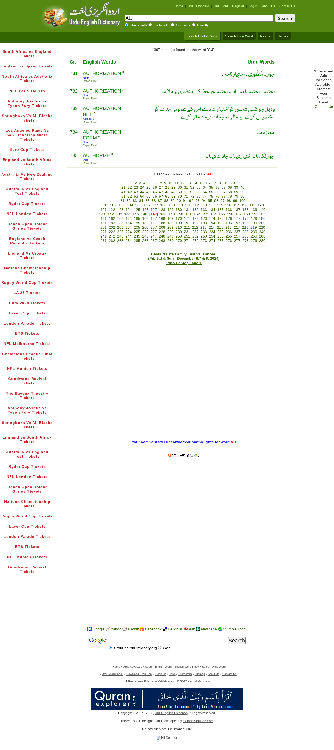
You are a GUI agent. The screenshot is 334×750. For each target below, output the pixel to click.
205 (137, 227)
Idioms (265, 36)
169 (170, 219)
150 (180, 214)
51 (186, 192)
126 (145, 210)
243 (120, 236)
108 (163, 205)
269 (170, 241)
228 (162, 232)
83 (135, 201)
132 (195, 210)
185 (137, 223)
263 (120, 241)
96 (216, 201)
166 (145, 219)
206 (145, 227)
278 (245, 241)
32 (192, 187)
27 (161, 187)
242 (112, 236)
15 (201, 183)
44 (142, 192)
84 (141, 201)
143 (119, 214)
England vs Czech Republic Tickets (27, 241)
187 (154, 223)
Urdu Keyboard (198, 6)
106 (147, 205)
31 (186, 187)
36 (217, 187)
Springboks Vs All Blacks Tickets (27, 118)
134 (212, 210)
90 (179, 201)
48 (167, 192)
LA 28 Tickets (27, 293)
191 (187, 223)
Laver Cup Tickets (27, 313)
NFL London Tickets (27, 214)
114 (212, 205)
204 (129, 227)
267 (154, 241)
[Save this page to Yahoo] (108, 629)
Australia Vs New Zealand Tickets (27, 176)
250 (179, 236)
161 (103, 219)
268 (162, 241)
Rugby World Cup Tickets (27, 283)
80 (242, 196)
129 (170, 210)
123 (120, 210)
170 (179, 219)
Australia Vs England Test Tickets (27, 191)
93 (197, 201)
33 (198, 187)
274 (212, 241)
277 (237, 241)
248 (162, 236)
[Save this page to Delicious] (165, 629)
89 (172, 201)
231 (187, 232)
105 (138, 205)
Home (179, 6)
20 (233, 183)
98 (229, 201)
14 (195, 183)
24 (142, 187)
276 (229, 241)
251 (187, 236)
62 (130, 196)
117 (236, 205)
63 (136, 196)
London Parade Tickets (27, 323)
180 (262, 219)
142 (111, 214)
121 (103, 210)
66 (155, 196)
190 (179, 223)
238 (245, 232)
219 (253, 227)
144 (127, 214)
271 (187, 241)
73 (198, 196)
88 (166, 201)
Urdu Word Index (112, 674)
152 (197, 214)
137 (237, 210)
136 (229, 210)
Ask (192, 629)
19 (226, 183)
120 (261, 205)
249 (170, 236)
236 (229, 232)
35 (211, 187)
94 (204, 201)
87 (160, 201)
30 (180, 187)
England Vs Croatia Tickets (27, 255)
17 (214, 183)
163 (120, 219)
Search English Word (202, 36)
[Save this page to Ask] (186, 629)
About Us (268, 6)
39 (236, 187)
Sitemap (200, 674)
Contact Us (287, 6)
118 (244, 205)
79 (236, 196)
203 (120, 227)
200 (262, 223)
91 (185, 201)
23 (136, 187)
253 (204, 236)
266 (145, 241)
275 (220, 241)
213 (203, 227)
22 (130, 187)
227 (154, 232)
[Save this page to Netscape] (198, 629)
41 (123, 192)
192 (195, 223)
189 (170, 223)
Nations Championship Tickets (27, 270)
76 (217, 196)
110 (180, 205)
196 (229, 223)
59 (236, 192)
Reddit (133, 629)
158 (247, 214)
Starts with (138, 25)
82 (129, 201)
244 (129, 236)
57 (224, 192)
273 (204, 241)
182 (112, 223)
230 (179, 232)
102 (113, 205)
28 (167, 187)
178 (245, 219)
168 (162, 219)
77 (224, 196)
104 (130, 205)
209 (170, 227)
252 (195, 236)
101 (105, 205)
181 (103, 223)
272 (195, 241)
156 (230, 214)
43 (136, 192)
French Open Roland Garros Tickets (27, 226)
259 (254, 236)
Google (99, 629)
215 (220, 227)
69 (173, 196)
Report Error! (90, 81)
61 (123, 196)
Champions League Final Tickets (27, 356)
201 (103, 227)
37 (224, 187)
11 (176, 183)
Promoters (185, 674)
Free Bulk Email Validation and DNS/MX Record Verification (174, 681)
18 (220, 183)
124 (129, 210)
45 (148, 192)
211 (187, 227)
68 (167, 196)
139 (254, 210)
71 (186, 196)
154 (213, 214)
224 (129, 232)
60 (242, 192)
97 (222, 201)
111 (188, 205)
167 (154, 219)
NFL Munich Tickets (27, 369)
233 (204, 232)
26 (155, 187)
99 (235, 201)
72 (192, 196)
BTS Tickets (27, 334)
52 (192, 192)
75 (211, 196)
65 (148, 196)
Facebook (153, 629)
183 (120, 223)
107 (155, 205)
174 (212, 219)
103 (121, 205)
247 (154, 236)
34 (205, 187)
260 (262, 236)
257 (237, 236)
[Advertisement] (167, 606)
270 (179, 241)
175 (220, 219)
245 (137, 236)
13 (189, 183)
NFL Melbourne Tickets (27, 344)
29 (173, 187)
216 (228, 227)
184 (129, 223)
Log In (253, 6)
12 (183, 183)
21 (123, 187)
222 (112, 232)
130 (179, 210)
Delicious (175, 629)
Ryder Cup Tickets (27, 204)
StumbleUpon (234, 629)
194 (212, 223)
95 (210, 201)
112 (196, 205)
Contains (183, 25)
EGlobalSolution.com (198, 721)
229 (170, 232)
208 (162, 227)
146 (144, 214)
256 (229, 236)
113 (204, 205)
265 (137, 241)
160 (263, 214)
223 (120, 232)
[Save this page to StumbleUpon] (220, 629)
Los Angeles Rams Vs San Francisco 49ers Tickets (27, 135)
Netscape (209, 629)
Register (238, 6)
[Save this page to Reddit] (124, 629)
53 (198, 192)
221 (103, 232)
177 (237, 219)
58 (230, 192)
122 (112, 210)
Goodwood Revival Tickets (27, 381)
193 (204, 223)
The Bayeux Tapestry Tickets (27, 395)
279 (254, 241)
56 (217, 192)
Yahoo (116, 629)
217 (237, 227)
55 (211, 192)
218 (245, 227)
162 (112, 219)
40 (242, 187)
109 (172, 205)
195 (220, 223)
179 (254, 219)
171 (187, 219)
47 (161, 192)
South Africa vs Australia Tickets (27, 78)
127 (154, 210)
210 (179, 227)
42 (130, 192)
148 (163, 214)
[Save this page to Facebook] (142, 629)
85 (147, 201)
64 (142, 196)
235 (220, 232)
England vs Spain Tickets (27, 66)
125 (137, 210)
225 (137, 232)
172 (195, 219)
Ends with (161, 25)
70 (180, 196)
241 (103, 236)
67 (161, 196)
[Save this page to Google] (89, 629)
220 (262, 227)
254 (212, 236)
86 (154, 201)
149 (172, 214)
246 (145, 236)
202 (112, 227)
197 (237, 223)
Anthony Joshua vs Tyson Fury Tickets (27, 103)
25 (148, 187)
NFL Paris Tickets (27, 91)
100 (242, 201)
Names (282, 36)
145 (136, 214)
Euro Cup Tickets (27, 150)
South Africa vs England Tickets (27, 54)
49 (173, 192)
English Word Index (187, 666)
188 (162, 223)
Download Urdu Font (139, 674)
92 (191, 201)
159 (255, 214)
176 (229, 219)
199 (254, 223)
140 (262, 210)
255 (220, 236)
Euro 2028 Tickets (27, 303)
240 (262, 232)
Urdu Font (221, 6)
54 (205, 192)
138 (245, 210)
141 (102, 214)
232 (195, 232)
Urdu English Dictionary (171, 713)
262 (112, 241)
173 (204, 219)
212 (195, 227)
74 (205, 196)
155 (222, 214)
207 (154, 227)
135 (220, 210)
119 (252, 205)
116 (228, 205)
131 (187, 210)
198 (245, 223)
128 (162, 210)
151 (188, 214)
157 (238, 214)
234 (212, 232)
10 (170, 183)
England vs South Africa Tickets (27, 162)
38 (230, 187)
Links (172, 674)
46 (155, 192)
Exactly (203, 25)
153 (205, 214)
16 (208, 183)
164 (129, 219)
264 (129, 241)
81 (122, 201)
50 (180, 192)
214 (212, 227)
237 (237, 232)
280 (262, 241)
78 (230, 196)
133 (204, 210)
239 (254, 232)
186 (145, 223)
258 (245, 236)
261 (103, 241)
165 (137, 219)
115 (220, 205)
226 (145, 232)
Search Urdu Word (239, 36)
